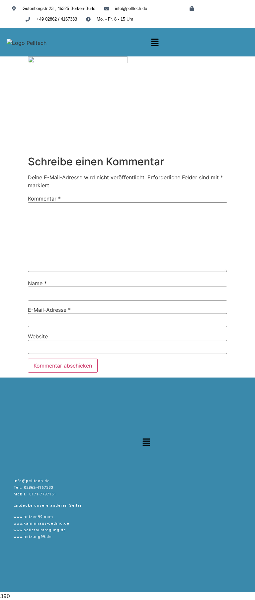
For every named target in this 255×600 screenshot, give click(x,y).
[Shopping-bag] (192, 8)
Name (37, 283)
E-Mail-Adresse (49, 309)
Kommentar (44, 198)
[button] (154, 43)
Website (38, 336)
